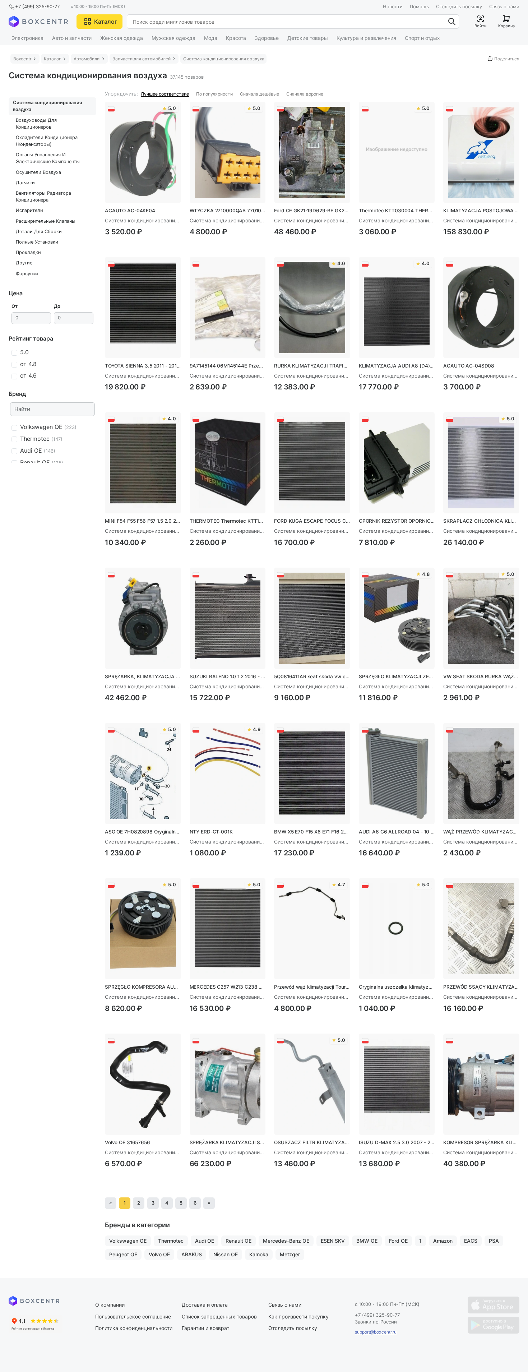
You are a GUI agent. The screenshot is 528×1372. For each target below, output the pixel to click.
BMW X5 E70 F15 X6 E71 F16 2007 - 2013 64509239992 (312, 832)
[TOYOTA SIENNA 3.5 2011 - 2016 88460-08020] (143, 307)
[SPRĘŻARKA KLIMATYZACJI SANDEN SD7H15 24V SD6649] (227, 1084)
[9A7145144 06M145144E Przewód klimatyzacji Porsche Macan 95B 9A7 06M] (227, 307)
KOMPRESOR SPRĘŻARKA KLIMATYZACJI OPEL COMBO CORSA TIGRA (481, 1142)
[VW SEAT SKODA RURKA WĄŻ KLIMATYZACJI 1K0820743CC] (481, 618)
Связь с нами (504, 6)
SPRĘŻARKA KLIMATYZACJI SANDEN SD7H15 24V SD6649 (228, 1142)
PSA (494, 1241)
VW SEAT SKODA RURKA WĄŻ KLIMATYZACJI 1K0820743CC (481, 676)
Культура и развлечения (366, 38)
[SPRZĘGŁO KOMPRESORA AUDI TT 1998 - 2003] (143, 928)
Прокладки (28, 252)
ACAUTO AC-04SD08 (468, 366)
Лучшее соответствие (165, 94)
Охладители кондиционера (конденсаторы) (47, 141)
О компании (110, 1305)
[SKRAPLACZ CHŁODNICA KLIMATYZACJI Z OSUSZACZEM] (481, 463)
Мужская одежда (173, 38)
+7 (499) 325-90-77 (37, 6)
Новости (393, 6)
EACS (470, 1241)
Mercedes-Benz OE (286, 1241)
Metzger (290, 1254)
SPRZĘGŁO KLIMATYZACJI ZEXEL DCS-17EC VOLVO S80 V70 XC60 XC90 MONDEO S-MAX (397, 676)
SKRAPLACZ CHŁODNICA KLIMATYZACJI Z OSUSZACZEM (481, 521)
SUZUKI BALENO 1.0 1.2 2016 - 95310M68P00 (228, 676)
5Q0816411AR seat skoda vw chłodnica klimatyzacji (312, 676)
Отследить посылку (459, 6)
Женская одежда (121, 38)
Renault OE (238, 1241)
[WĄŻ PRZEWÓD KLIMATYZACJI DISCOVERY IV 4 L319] (481, 773)
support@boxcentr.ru (376, 1332)
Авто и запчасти (72, 38)
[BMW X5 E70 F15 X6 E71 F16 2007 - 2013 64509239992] (312, 773)
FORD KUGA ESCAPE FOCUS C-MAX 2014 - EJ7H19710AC (312, 521)
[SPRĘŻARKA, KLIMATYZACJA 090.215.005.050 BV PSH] (143, 618)
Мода (210, 38)
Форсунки (27, 273)
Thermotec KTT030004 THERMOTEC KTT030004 (397, 210)
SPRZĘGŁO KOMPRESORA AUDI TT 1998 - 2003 (143, 987)
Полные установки (37, 242)
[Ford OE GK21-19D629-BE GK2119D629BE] (312, 152)
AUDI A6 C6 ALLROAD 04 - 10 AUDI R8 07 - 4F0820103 (397, 832)
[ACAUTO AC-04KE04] (143, 152)
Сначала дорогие (304, 94)
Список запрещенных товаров (219, 1316)
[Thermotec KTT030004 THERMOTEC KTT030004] (397, 152)
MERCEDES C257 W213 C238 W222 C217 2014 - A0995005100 (228, 987)
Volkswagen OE (128, 1241)
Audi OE (204, 1241)
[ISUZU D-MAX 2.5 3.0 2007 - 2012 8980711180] (397, 1084)
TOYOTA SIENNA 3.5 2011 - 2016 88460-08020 (143, 366)
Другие (24, 262)
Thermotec (171, 1241)
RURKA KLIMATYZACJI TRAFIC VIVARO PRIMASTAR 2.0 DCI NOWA (312, 366)
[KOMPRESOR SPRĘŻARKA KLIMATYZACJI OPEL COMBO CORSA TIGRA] (481, 1084)
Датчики (25, 182)
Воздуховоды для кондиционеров (36, 123)
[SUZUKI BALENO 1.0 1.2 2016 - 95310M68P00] (227, 618)
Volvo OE (159, 1254)
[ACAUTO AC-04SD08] (481, 307)
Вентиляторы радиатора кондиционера (43, 196)
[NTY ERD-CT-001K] (227, 773)
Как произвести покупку (298, 1316)
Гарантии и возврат (205, 1328)
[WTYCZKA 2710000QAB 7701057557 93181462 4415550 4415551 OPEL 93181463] (227, 152)
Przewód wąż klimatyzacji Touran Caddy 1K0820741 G (312, 987)
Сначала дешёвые (259, 94)
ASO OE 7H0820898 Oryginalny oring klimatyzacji (143, 832)
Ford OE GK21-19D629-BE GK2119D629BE (312, 210)
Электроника (27, 38)
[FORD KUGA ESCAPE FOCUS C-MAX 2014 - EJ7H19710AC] (312, 463)
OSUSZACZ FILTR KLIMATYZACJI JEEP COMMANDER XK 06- (312, 1142)
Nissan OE (225, 1254)
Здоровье (267, 38)
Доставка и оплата (205, 1305)
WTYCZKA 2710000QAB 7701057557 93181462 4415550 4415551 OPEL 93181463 (228, 210)
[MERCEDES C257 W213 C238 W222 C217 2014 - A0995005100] (227, 928)
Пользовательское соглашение (133, 1316)
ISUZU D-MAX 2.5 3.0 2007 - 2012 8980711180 (397, 1142)
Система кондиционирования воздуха (47, 106)
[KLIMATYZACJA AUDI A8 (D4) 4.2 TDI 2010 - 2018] (397, 307)
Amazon (443, 1241)
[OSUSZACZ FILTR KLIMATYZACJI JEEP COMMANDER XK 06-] (312, 1084)
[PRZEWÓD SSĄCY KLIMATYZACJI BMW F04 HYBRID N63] (481, 928)
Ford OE (398, 1241)
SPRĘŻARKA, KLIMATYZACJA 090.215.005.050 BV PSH (143, 676)
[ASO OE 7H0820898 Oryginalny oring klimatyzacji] (143, 773)
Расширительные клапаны (45, 221)
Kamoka (258, 1254)
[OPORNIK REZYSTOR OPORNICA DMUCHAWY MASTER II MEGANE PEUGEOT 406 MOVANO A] (397, 463)
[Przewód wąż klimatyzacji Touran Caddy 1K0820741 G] (312, 928)
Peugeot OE (123, 1254)
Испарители (29, 210)
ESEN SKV (333, 1241)
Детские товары (307, 38)
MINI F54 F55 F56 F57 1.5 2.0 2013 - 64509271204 (143, 521)
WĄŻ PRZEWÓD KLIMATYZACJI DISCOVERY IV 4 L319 (481, 832)
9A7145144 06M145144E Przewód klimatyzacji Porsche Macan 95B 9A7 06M (228, 366)
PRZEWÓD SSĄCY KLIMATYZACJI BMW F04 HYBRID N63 (481, 987)
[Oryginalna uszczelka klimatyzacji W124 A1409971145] (397, 928)
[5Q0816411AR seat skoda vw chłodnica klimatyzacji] (312, 618)
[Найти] (452, 21)
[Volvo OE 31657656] (143, 1084)
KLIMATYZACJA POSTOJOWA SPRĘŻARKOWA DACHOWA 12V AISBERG (481, 210)
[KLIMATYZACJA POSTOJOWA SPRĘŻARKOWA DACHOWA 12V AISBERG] (481, 152)
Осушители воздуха (38, 172)
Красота (236, 38)
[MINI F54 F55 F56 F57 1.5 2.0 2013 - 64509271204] (143, 463)
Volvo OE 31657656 (127, 1142)
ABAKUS (191, 1254)
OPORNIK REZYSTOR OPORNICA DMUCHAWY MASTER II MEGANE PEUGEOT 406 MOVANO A (397, 521)
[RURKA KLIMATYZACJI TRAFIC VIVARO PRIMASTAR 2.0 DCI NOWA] (312, 307)
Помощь (419, 6)
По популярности (214, 94)
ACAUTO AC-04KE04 (130, 210)
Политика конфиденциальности (133, 1328)
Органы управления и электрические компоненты (48, 158)
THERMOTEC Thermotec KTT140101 (228, 521)
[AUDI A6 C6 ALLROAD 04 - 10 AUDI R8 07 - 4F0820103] (397, 773)
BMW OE (367, 1241)
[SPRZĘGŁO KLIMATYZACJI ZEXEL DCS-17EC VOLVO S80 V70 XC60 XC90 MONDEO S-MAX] (397, 618)
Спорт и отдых (422, 38)
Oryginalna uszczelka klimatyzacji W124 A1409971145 (397, 987)
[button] (99, 21)
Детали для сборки (39, 231)
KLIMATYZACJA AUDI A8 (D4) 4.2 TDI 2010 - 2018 (397, 366)
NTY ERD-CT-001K (211, 832)
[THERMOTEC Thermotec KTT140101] (227, 463)
